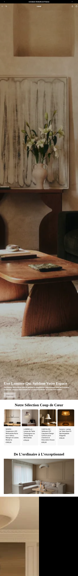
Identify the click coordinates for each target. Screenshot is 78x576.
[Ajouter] (17, 423)
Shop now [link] (9, 395)
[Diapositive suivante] (18, 418)
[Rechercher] (6, 6)
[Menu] (2, 6)
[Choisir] (53, 423)
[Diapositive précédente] (6, 418)
